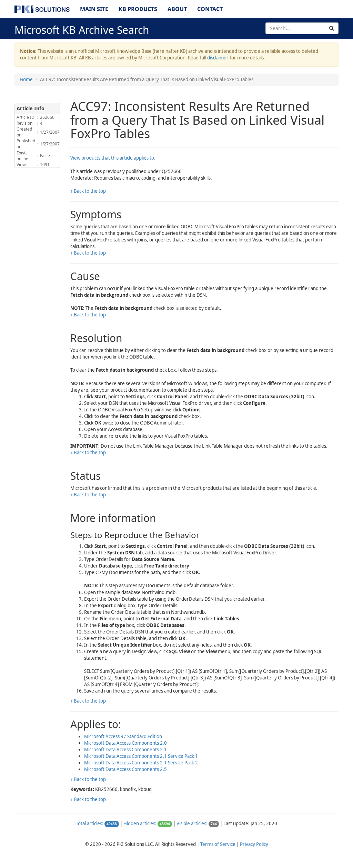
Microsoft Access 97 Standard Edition (123, 736)
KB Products (138, 9)
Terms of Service (217, 844)
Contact (210, 9)
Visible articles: (192, 823)
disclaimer (218, 58)
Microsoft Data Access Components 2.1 (125, 749)
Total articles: (89, 823)
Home (26, 79)
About (177, 9)
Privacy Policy (254, 844)
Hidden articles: (140, 823)
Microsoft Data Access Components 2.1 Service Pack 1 (141, 756)
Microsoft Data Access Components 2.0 (125, 743)
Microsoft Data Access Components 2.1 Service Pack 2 (141, 763)
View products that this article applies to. (112, 158)
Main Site (94, 9)
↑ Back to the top (88, 191)
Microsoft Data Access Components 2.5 (125, 769)
